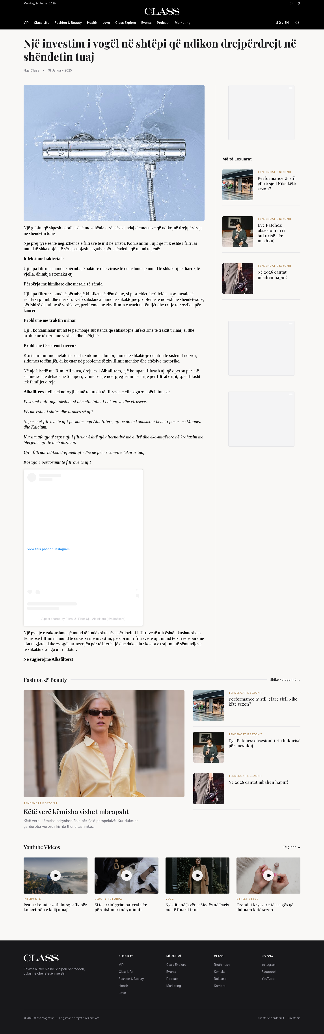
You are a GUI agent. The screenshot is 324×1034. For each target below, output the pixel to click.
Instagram (269, 964)
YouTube (268, 979)
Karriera (219, 986)
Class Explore (125, 22)
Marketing (182, 22)
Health (92, 22)
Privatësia (294, 1018)
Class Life (41, 22)
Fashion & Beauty (68, 22)
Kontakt (219, 971)
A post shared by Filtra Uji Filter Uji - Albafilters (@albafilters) (83, 618)
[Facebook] (298, 3)
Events (146, 22)
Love (106, 22)
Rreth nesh (222, 964)
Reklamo (220, 979)
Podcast (163, 22)
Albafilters (102, 421)
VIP (26, 22)
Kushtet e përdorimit (271, 1018)
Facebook (269, 971)
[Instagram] (291, 3)
